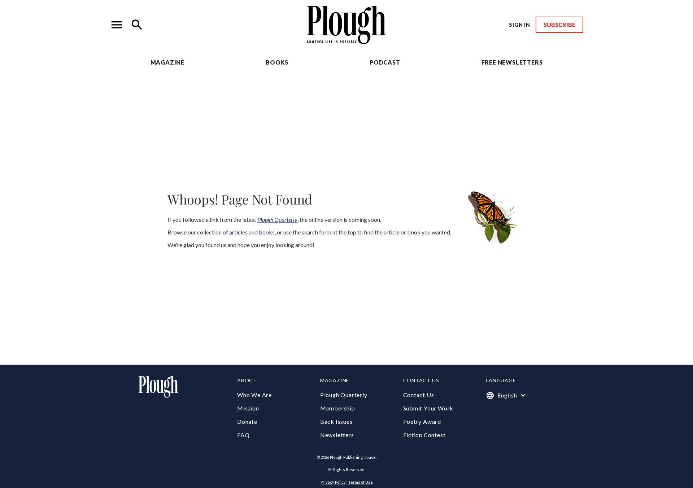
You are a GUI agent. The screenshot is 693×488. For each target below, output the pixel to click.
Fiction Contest (424, 434)
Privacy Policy (333, 482)
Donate (247, 421)
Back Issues (336, 421)
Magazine (167, 62)
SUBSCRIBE (559, 24)
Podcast (385, 62)
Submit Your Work (428, 408)
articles (238, 232)
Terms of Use (360, 482)
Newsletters (337, 434)
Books (277, 62)
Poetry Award (422, 421)
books (267, 232)
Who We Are (254, 394)
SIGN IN (519, 25)
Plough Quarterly (343, 394)
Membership (337, 408)
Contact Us (418, 394)
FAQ (243, 434)
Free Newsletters (512, 62)
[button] (117, 25)
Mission (248, 408)
